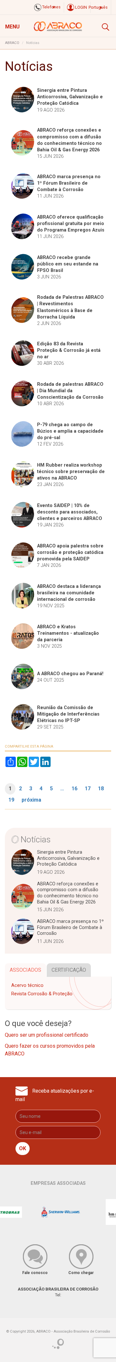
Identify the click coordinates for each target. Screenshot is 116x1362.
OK (22, 1148)
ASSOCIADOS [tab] (25, 970)
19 (11, 800)
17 (88, 788)
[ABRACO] (58, 25)
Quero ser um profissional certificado (46, 1035)
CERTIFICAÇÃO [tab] (69, 970)
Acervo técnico (27, 985)
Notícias (36, 839)
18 (101, 788)
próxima (31, 800)
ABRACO (12, 43)
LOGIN (80, 7)
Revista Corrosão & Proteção (41, 994)
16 (74, 788)
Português (98, 7)
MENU (12, 27)
